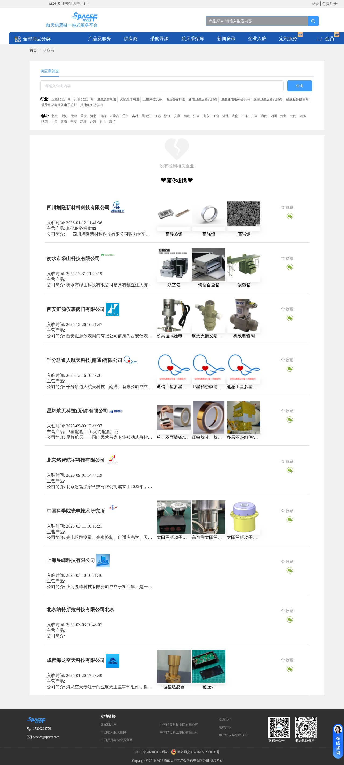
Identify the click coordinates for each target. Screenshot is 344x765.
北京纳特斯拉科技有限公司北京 (80, 609)
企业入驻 (257, 38)
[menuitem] (99, 38)
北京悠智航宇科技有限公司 (76, 460)
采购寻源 (159, 38)
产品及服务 (99, 38)
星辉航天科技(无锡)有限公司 (77, 410)
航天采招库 (192, 38)
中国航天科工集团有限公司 (179, 732)
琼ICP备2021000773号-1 (152, 752)
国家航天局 (109, 724)
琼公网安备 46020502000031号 (198, 752)
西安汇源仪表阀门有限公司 (76, 309)
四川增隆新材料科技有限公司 (78, 207)
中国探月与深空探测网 (117, 740)
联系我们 (225, 719)
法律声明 (225, 727)
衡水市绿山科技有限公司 (73, 258)
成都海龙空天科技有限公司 (76, 660)
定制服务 (288, 38)
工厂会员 (325, 38)
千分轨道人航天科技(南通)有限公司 (85, 360)
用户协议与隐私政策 (233, 735)
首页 (33, 50)
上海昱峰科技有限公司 (71, 560)
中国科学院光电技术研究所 (76, 511)
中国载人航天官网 (113, 732)
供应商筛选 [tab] (49, 71)
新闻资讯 (226, 38)
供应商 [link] (48, 50)
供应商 (131, 38)
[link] (33, 50)
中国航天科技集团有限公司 (179, 725)
